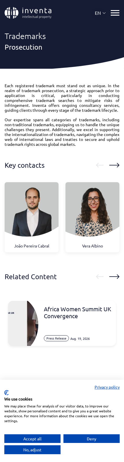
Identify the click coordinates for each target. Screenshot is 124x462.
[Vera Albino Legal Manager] (92, 212)
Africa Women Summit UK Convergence (77, 312)
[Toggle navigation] (115, 13)
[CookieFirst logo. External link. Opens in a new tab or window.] (6, 392)
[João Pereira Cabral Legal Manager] (32, 212)
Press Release (56, 338)
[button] (100, 12)
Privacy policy (107, 387)
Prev (100, 165)
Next (114, 165)
